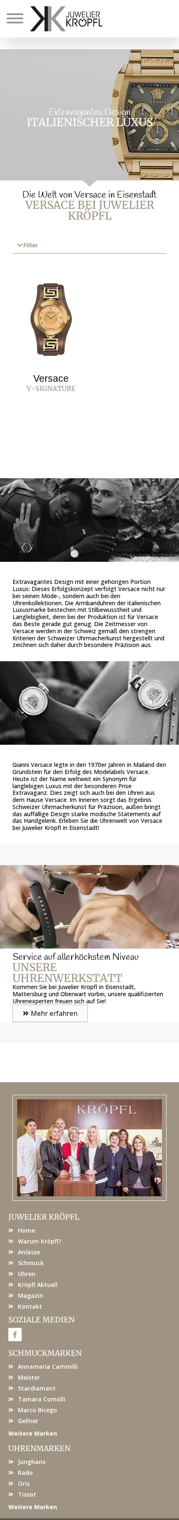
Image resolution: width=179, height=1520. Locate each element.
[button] (89, 246)
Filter (30, 245)
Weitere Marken (32, 1433)
